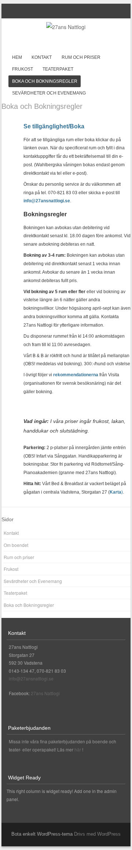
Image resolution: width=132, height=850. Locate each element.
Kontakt (42, 57)
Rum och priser (81, 57)
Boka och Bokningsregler (44, 81)
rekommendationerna (75, 374)
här (78, 749)
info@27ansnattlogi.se (46, 200)
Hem (17, 57)
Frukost (22, 69)
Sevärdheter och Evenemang (49, 93)
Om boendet (16, 545)
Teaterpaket (58, 69)
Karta (115, 492)
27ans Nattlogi (45, 693)
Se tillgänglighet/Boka (53, 126)
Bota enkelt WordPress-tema (42, 834)
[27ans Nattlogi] (65, 27)
